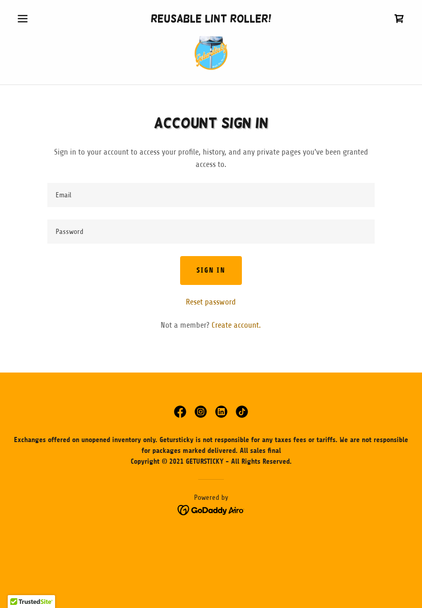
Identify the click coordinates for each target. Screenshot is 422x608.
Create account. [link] (236, 325)
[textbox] (210, 195)
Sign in (211, 270)
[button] (42, 18)
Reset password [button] (211, 302)
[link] (399, 18)
